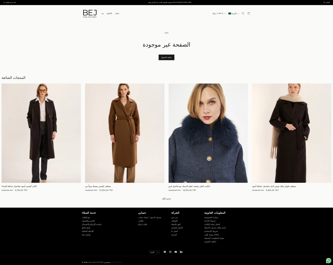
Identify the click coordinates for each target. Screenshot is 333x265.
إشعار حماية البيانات (212, 224)
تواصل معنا (86, 235)
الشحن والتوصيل (88, 221)
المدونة (174, 235)
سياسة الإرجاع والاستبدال (91, 224)
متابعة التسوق (166, 57)
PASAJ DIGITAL (117, 262)
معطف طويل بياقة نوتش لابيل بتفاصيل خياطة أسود (274, 186)
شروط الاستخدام (211, 231)
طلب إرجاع (142, 224)
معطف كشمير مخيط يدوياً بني (98, 186)
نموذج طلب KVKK (211, 235)
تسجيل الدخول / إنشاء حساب (149, 217)
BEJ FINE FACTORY (96, 262)
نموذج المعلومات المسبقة (214, 238)
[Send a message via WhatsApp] (329, 261)
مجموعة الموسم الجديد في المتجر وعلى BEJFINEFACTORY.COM (169, 2)
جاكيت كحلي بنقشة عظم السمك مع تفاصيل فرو (189, 186)
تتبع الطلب (86, 217)
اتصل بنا (174, 231)
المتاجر (328, 2)
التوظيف (174, 221)
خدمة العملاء (9, 2)
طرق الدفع (86, 228)
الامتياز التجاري (177, 228)
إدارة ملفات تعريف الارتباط (214, 228)
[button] (243, 13)
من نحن (174, 217)
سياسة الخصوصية (211, 217)
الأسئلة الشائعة (88, 231)
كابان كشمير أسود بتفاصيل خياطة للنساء (19, 186)
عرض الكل (166, 198)
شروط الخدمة (209, 221)
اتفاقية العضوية (210, 242)
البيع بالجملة (175, 224)
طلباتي (140, 221)
